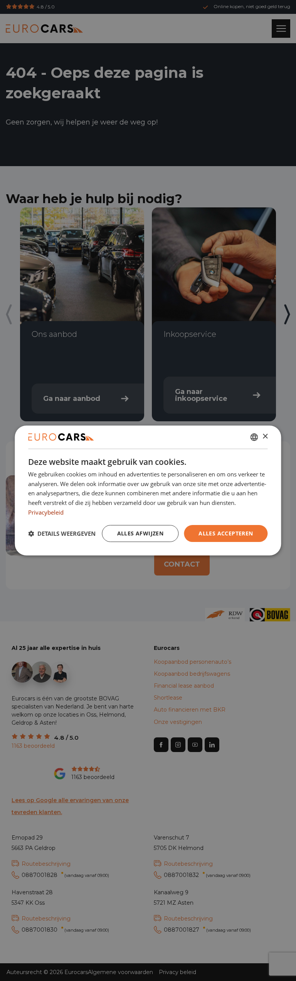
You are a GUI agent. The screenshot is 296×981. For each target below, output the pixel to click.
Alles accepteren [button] (225, 533)
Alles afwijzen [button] (140, 533)
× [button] (265, 436)
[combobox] (254, 437)
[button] (62, 533)
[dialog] (148, 491)
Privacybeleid (46, 512)
